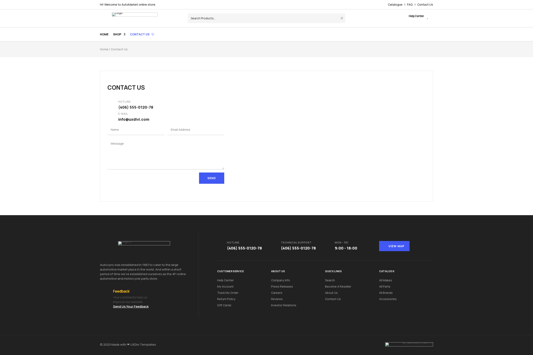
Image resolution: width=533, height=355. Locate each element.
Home (104, 34)
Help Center (225, 280)
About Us (331, 293)
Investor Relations (283, 305)
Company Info (280, 280)
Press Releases (282, 286)
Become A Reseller (338, 286)
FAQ (410, 4)
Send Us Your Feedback (131, 306)
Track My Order (227, 293)
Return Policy (226, 299)
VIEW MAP (396, 246)
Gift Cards (224, 305)
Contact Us (425, 4)
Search (330, 280)
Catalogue (395, 4)
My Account (225, 286)
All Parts (384, 286)
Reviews (277, 299)
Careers (276, 293)
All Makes (385, 280)
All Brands (386, 293)
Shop (117, 34)
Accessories (388, 299)
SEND (211, 178)
